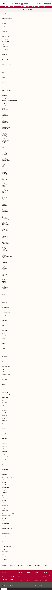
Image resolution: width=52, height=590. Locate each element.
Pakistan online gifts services (5, 544)
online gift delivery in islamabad (5, 257)
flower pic (3, 155)
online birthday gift (4, 441)
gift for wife (3, 202)
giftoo (2, 177)
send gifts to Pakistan (4, 13)
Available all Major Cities (38, 580)
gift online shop (3, 286)
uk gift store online (4, 275)
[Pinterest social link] (39, 585)
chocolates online (4, 210)
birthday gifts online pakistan (5, 138)
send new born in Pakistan (5, 300)
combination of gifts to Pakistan (5, 105)
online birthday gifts (4, 253)
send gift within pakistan (5, 109)
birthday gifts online (4, 247)
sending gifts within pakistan (5, 264)
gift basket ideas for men (5, 116)
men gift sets (3, 185)
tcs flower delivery (4, 251)
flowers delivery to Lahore (5, 59)
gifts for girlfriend (4, 285)
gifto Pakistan (3, 200)
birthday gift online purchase (5, 500)
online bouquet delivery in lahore (6, 215)
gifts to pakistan (4, 147)
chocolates (3, 341)
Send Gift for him (4, 317)
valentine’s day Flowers (4, 356)
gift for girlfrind (4, 158)
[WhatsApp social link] (41, 585)
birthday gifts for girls (4, 189)
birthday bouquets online (5, 464)
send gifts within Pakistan (5, 376)
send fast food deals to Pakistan (5, 305)
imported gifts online (4, 129)
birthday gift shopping (4, 508)
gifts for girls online (4, 135)
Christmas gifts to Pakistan (5, 46)
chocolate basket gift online (5, 170)
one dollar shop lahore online (5, 243)
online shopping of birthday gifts (6, 267)
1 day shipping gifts (4, 384)
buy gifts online (3, 131)
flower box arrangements (5, 171)
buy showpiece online (4, 163)
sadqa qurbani (3, 294)
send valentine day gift (4, 438)
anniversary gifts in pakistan (5, 136)
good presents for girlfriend (5, 218)
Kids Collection (20, 576)
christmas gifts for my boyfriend (6, 146)
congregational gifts (4, 346)
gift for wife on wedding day (5, 139)
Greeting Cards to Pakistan (5, 318)
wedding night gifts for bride (5, 122)
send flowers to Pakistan (5, 33)
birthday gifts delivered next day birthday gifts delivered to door (10, 513)
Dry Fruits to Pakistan (4, 320)
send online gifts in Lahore (5, 551)
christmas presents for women (5, 265)
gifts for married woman (5, 212)
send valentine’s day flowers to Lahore (6, 88)
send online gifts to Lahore (5, 16)
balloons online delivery (4, 255)
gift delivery (3, 430)
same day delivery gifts (4, 451)
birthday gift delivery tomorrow (5, 523)
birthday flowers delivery (5, 472)
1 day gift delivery (4, 382)
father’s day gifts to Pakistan (5, 41)
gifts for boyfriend (4, 150)
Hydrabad (36, 575)
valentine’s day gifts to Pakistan (5, 38)
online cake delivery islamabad (5, 140)
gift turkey (3, 196)
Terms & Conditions (45, 576)
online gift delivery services (5, 549)
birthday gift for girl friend (5, 197)
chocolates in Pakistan (4, 204)
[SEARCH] (22, 4)
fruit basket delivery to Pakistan (5, 36)
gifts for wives (3, 223)
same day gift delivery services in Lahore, (7, 18)
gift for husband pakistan (5, 110)
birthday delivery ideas (4, 412)
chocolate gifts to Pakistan (5, 49)
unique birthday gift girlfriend (5, 117)
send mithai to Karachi (4, 69)
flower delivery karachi (4, 248)
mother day (3, 541)
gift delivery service (4, 433)
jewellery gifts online (4, 154)
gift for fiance (3, 233)
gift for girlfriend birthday (5, 250)
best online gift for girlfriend (5, 291)
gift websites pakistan (4, 244)
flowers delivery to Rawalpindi (5, 67)
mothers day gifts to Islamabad (5, 536)
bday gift (3, 407)
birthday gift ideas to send (5, 495)
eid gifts (3, 75)
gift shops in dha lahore (4, 261)
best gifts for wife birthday (5, 128)
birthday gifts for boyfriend (5, 211)
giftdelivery (3, 176)
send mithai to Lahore (4, 70)
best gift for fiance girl (4, 174)
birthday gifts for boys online (5, 521)
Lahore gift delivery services (5, 561)
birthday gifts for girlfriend (5, 121)
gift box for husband (4, 153)
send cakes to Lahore (4, 44)
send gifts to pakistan (4, 145)
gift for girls (3, 167)
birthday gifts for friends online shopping (7, 528)
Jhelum (36, 579)
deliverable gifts (4, 428)
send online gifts (4, 82)
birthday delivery (4, 467)
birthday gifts (3, 209)
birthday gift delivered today (5, 518)
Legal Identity (45, 579)
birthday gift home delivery (5, 279)
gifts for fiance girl (4, 235)
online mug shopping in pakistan (6, 232)
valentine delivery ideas (4, 461)
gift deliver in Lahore (4, 559)
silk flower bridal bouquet (5, 114)
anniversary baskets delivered (5, 392)
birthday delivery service (5, 469)
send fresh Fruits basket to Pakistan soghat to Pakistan (8, 297)
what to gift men (4, 217)
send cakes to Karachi (4, 54)
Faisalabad (28, 579)
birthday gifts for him (4, 333)
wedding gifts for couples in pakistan (6, 216)
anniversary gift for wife (4, 162)
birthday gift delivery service (5, 487)
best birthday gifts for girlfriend (5, 115)
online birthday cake (4, 126)
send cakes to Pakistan (4, 31)
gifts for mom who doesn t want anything (7, 256)
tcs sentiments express (4, 260)
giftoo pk (3, 227)
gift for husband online (4, 133)
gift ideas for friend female (5, 231)
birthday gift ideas (4, 490)
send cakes (3, 72)
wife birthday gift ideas (4, 119)
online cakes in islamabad (5, 152)
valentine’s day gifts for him (5, 336)
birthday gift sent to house (5, 505)
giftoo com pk (3, 142)
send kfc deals (3, 310)
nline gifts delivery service (5, 80)
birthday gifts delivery (4, 410)
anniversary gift (3, 113)
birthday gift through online (5, 510)
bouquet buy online (4, 270)
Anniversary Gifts (20, 575)
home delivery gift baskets (5, 292)
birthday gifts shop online (5, 413)
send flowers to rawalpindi (5, 159)
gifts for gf (3, 214)
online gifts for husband (4, 134)
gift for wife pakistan (4, 157)
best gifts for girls (4, 125)
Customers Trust (20, 580)
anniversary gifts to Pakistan (5, 28)
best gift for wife (4, 132)
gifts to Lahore (3, 85)
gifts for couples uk (4, 141)
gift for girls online (4, 288)
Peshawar (36, 576)
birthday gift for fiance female (5, 259)
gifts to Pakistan (4, 23)
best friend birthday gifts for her (6, 225)
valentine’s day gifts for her (5, 353)
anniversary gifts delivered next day (6, 366)
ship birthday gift (4, 425)
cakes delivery (3, 166)
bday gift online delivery (5, 405)
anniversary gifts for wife (5, 206)
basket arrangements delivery (5, 397)
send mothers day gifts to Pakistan (6, 533)
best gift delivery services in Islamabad (6, 556)
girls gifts (3, 289)
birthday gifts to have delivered (5, 418)
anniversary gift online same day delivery (7, 395)
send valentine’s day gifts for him (6, 369)
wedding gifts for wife (4, 179)
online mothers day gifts (5, 531)
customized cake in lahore (5, 242)
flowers (2, 263)
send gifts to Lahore (4, 15)
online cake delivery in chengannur (6, 273)
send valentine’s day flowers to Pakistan (6, 64)
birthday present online (4, 443)
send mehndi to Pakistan (5, 103)
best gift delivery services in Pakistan (6, 554)
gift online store (3, 269)
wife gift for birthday (4, 192)
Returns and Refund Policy (46, 575)
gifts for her (3, 168)
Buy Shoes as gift (4, 315)
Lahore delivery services (5, 562)
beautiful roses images (4, 281)
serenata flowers (4, 284)
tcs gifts (3, 237)
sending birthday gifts (4, 280)
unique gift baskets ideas (5, 183)
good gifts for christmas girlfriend (6, 172)
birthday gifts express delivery (5, 520)
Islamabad (28, 576)
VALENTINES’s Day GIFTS (5, 21)
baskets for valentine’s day (5, 402)
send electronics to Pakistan (5, 51)
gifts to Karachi (3, 57)
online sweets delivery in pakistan (6, 149)
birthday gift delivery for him (5, 482)
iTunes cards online (4, 191)
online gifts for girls (4, 282)
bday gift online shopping (5, 408)
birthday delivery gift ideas (5, 484)
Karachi (27, 575)
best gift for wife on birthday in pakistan (6, 118)
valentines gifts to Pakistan (5, 62)
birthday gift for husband (5, 213)
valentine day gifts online (5, 459)
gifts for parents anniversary (5, 230)
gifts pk (2, 178)
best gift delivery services (5, 557)
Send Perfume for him (4, 323)
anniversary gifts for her (4, 328)
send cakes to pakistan (4, 238)
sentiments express (4, 246)
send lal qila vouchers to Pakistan (6, 307)
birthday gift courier (4, 479)
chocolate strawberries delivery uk (6, 276)
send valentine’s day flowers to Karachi (6, 90)
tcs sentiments (3, 120)
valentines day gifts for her (5, 335)
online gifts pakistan (4, 249)
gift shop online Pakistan (5, 184)
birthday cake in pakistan (5, 287)
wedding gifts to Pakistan (5, 34)
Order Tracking (25, 3)
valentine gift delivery (4, 454)
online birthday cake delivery (5, 219)
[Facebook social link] (35, 585)
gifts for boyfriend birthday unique (6, 127)
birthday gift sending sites (5, 503)
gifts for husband (4, 234)
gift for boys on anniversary (5, 222)
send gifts (3, 87)
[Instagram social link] (36, 585)
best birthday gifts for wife (5, 205)
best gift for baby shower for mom (6, 208)
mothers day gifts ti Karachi (5, 538)
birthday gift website (4, 415)
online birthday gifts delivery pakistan (6, 169)
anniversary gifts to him (4, 330)
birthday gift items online (5, 497)
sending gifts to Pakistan (5, 377)
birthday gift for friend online (5, 526)
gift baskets (3, 165)
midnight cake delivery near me (5, 144)
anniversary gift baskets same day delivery (7, 394)
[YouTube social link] (38, 585)
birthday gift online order (5, 502)
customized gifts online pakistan (5, 224)
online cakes (3, 338)
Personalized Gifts (20, 579)
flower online (3, 108)
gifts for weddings (4, 203)
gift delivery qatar (4, 241)
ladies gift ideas (3, 186)
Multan (27, 580)
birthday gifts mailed (4, 420)
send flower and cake (4, 106)
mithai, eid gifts (3, 343)
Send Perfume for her (4, 322)
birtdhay (3, 325)
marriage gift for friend (4, 164)
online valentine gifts (4, 446)
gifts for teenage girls (4, 173)
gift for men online (4, 240)
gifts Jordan (3, 198)
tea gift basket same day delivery (6, 374)
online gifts (3, 448)
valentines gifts (3, 389)
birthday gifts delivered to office (6, 515)
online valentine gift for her (5, 456)
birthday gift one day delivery (5, 485)
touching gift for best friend (5, 266)
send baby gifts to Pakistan (5, 299)
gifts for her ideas (4, 180)
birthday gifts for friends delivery (6, 525)
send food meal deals (4, 302)
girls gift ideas (3, 123)
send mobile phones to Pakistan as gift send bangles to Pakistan (9, 100)
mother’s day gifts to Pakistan (5, 39)
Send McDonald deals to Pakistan (6, 312)
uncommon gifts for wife (5, 151)
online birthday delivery (4, 262)
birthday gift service (4, 507)
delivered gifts (3, 436)
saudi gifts (3, 148)
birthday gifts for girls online (5, 199)
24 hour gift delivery (4, 387)
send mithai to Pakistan (4, 52)
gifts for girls (3, 161)
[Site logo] (6, 3)
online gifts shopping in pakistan (6, 272)
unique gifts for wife (4, 112)
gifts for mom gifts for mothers (5, 543)
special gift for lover (4, 229)
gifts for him (3, 351)
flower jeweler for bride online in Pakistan (7, 193)
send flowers (3, 358)
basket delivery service (4, 400)
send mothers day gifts (4, 539)
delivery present (4, 431)
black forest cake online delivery (6, 187)
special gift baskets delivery (5, 371)
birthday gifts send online (5, 423)
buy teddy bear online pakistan (5, 236)
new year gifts (3, 77)
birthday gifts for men (4, 182)
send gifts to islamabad (4, 278)
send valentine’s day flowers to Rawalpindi (7, 92)
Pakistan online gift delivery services (6, 546)
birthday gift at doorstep (5, 474)
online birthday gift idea (5, 492)
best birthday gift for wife (5, 190)
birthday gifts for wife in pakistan (6, 160)
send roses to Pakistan (4, 364)
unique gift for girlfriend (5, 221)
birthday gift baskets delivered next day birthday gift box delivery (10, 477)
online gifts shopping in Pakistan (6, 195)
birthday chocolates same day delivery (6, 466)
